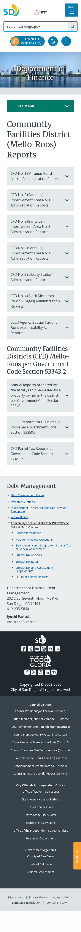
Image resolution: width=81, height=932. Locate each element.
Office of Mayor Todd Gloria (40, 791)
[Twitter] (30, 648)
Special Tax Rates (27, 561)
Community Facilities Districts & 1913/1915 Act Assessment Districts (40, 524)
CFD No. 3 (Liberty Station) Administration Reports (32, 277)
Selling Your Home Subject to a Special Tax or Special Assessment (43, 547)
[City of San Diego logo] (11, 9)
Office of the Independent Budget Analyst (40, 830)
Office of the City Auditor (40, 815)
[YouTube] (37, 648)
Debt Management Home (27, 495)
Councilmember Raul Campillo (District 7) (40, 758)
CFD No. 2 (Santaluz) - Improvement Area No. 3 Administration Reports (30, 226)
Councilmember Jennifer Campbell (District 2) (40, 719)
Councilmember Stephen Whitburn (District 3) (40, 727)
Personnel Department (40, 838)
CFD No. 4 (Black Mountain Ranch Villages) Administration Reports (35, 301)
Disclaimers (15, 897)
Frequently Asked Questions (34, 539)
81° (40, 12)
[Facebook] (23, 648)
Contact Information (28, 533)
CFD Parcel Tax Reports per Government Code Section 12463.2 (33, 453)
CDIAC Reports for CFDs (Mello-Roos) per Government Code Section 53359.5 (36, 427)
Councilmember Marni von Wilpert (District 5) (40, 742)
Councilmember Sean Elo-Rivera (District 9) (40, 773)
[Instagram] (43, 648)
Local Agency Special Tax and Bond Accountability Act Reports (34, 327)
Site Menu (25, 106)
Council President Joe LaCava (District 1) (40, 711)
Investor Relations (23, 502)
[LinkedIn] (57, 648)
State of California (40, 864)
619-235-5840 (18, 608)
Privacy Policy (38, 897)
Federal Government (40, 872)
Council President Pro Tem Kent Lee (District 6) (40, 750)
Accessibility (61, 897)
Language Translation (26, 903)
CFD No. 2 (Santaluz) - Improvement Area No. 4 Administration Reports (30, 253)
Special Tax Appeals (29, 555)
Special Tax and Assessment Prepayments (34, 569)
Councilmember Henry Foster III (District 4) (40, 734)
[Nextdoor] (50, 648)
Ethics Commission (41, 807)
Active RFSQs (19, 517)
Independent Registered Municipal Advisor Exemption (39, 509)
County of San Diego (40, 856)
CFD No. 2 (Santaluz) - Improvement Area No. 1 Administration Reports (30, 200)
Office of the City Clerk (40, 823)
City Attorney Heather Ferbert (40, 799)
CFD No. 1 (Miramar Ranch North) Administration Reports (35, 176)
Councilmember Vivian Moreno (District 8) (40, 766)
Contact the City (56, 903)
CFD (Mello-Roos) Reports (32, 577)
